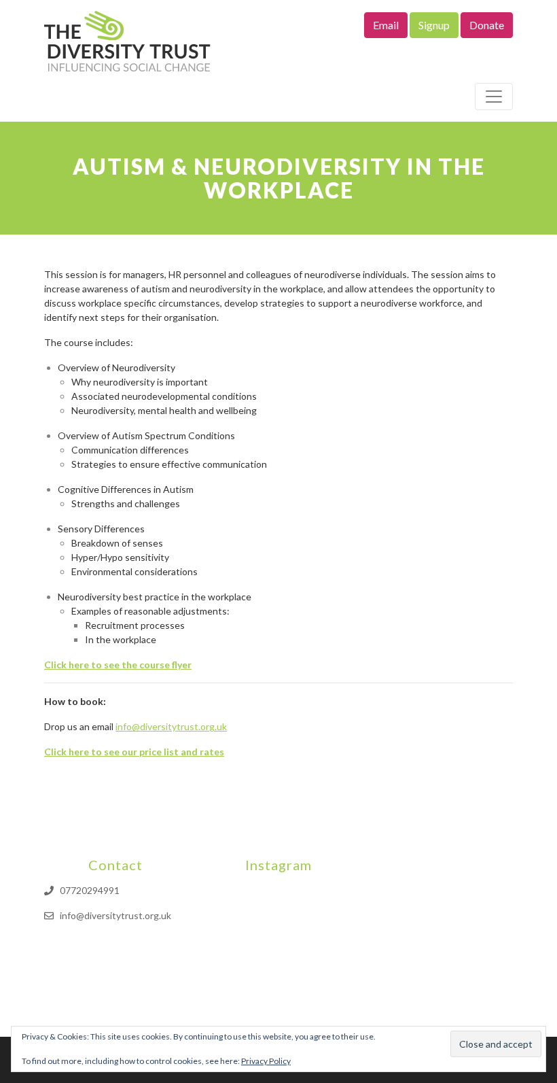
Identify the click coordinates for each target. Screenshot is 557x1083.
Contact (115, 865)
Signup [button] (434, 24)
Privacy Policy (266, 1061)
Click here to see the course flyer (118, 664)
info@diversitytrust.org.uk (171, 726)
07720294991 (90, 890)
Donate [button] (486, 24)
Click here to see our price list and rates (134, 751)
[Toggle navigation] (494, 96)
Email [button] (386, 24)
